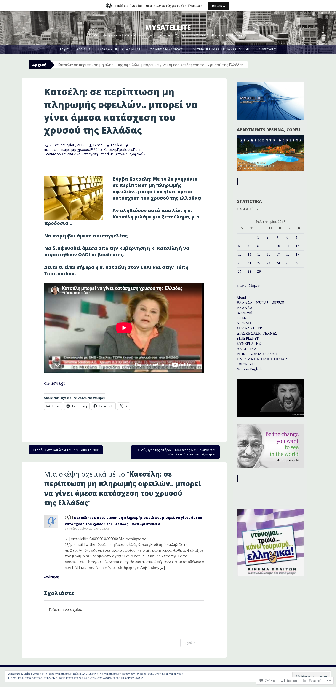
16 (268, 254)
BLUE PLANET (248, 339)
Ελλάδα (116, 145)
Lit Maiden (245, 318)
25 (288, 263)
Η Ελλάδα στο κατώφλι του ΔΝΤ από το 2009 (66, 450)
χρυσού (83, 149)
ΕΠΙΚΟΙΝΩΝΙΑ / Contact (257, 354)
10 (278, 246)
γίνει (77, 154)
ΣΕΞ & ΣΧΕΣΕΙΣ (250, 328)
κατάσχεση (90, 154)
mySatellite (168, 27)
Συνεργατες (267, 49)
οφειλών (138, 154)
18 (288, 254)
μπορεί (104, 154)
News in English (249, 369)
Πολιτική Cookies (133, 677)
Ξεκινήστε (218, 5)
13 (240, 254)
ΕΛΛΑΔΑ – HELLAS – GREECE (119, 49)
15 (259, 254)
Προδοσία (124, 149)
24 (278, 263)
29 (259, 271)
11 (288, 246)
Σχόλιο (190, 643)
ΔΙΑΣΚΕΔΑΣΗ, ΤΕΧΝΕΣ (257, 333)
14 (249, 254)
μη (112, 154)
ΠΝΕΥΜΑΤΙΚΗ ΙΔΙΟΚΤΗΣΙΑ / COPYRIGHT (220, 49)
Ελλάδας (96, 149)
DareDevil (244, 313)
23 (268, 263)
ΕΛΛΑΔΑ (245, 308)
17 (278, 254)
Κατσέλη (110, 149)
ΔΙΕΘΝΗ (244, 323)
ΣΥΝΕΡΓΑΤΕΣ (249, 344)
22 (259, 263)
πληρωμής (68, 149)
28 (249, 271)
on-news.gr (54, 383)
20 (240, 263)
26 (297, 263)
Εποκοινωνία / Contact (166, 49)
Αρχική (65, 49)
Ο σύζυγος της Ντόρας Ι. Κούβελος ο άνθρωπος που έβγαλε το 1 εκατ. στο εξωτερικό (177, 452)
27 (240, 271)
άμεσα (68, 154)
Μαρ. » (254, 285)
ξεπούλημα (123, 154)
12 (297, 246)
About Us (83, 49)
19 (297, 254)
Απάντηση (51, 577)
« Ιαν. (241, 285)
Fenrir (97, 145)
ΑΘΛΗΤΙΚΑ (247, 349)
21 (249, 263)
